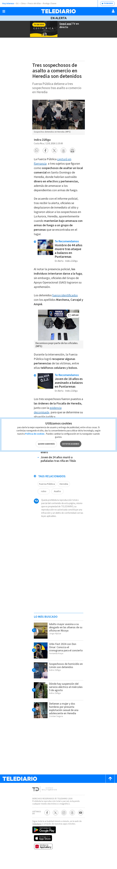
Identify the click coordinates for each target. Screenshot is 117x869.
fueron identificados (65, 295)
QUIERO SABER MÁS (46, 444)
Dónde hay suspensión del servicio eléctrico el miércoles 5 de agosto (66, 687)
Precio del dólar (34, 3)
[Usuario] (113, 11)
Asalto (57, 491)
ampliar (75, 315)
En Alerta (59, 18)
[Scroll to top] (110, 778)
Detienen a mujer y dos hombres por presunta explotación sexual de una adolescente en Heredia (63, 708)
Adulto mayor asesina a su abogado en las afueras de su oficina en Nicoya (65, 627)
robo (43, 491)
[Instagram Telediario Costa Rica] (64, 812)
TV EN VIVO (108, 3)
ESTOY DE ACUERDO (70, 444)
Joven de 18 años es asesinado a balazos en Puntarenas (69, 382)
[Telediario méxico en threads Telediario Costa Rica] (72, 812)
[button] (36, 150)
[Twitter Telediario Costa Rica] (55, 812)
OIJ (17, 3)
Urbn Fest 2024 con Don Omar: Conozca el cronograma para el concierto (66, 647)
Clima (23, 3)
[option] (58, 117)
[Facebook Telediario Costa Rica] (47, 812)
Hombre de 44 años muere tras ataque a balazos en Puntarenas (68, 251)
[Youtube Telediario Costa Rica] (80, 812)
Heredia (64, 484)
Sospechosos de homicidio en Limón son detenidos (66, 665)
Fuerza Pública (47, 484)
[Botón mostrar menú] (3, 11)
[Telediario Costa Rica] (58, 11)
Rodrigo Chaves (49, 3)
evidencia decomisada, (48, 410)
